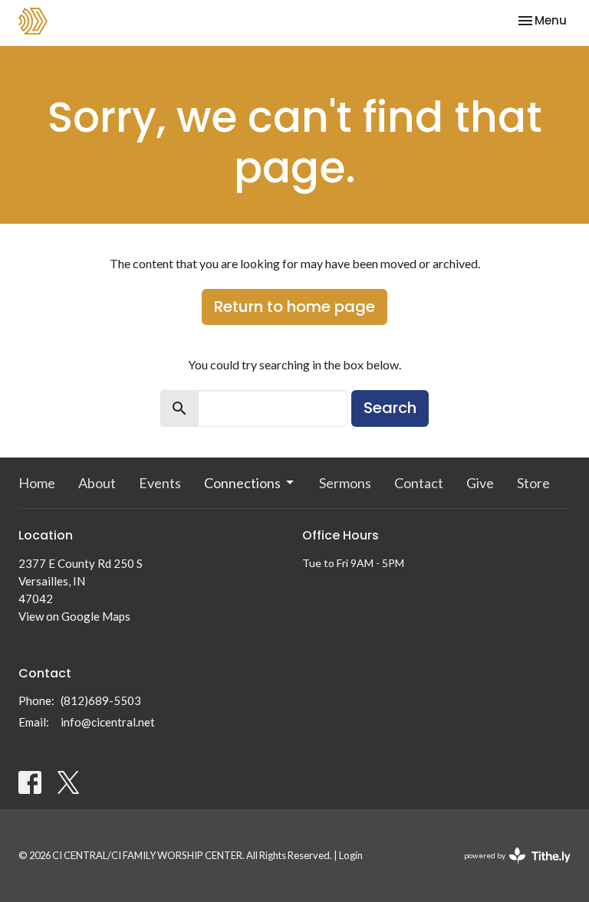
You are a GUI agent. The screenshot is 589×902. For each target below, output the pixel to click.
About (97, 482)
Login (351, 855)
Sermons (345, 482)
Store (533, 482)
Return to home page (294, 306)
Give (480, 482)
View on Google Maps (74, 616)
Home (36, 482)
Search (390, 407)
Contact (418, 482)
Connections (242, 482)
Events (160, 482)
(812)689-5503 (101, 700)
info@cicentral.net (108, 722)
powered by (509, 869)
